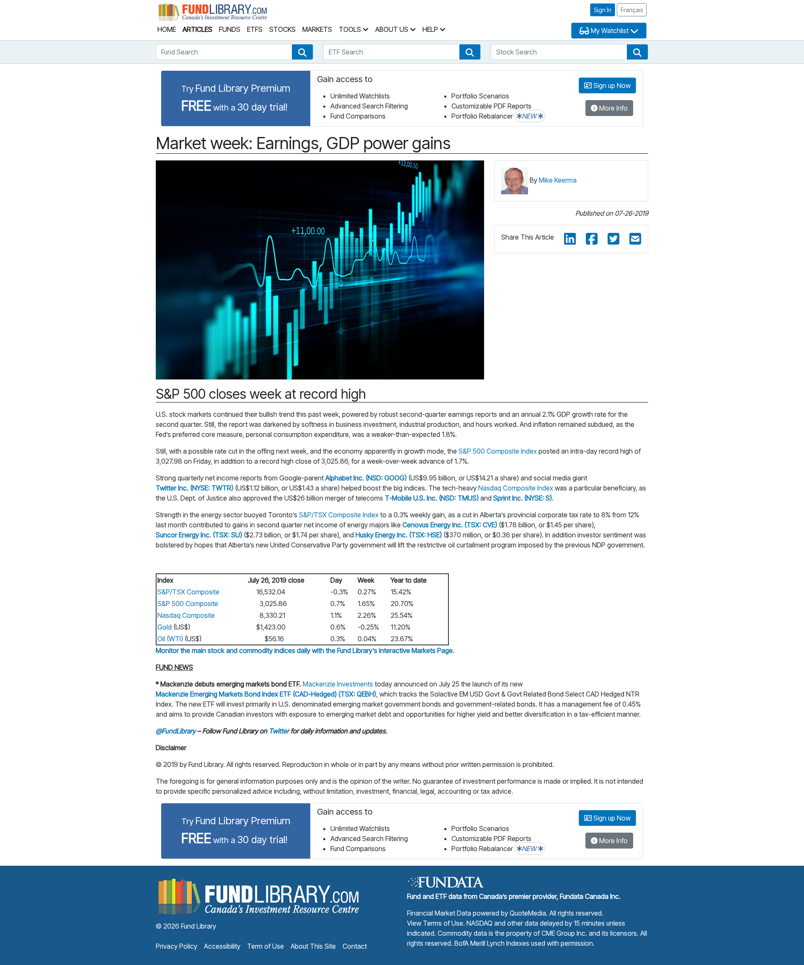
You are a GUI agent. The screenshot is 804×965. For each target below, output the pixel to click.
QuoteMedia (528, 913)
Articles (197, 29)
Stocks (282, 29)
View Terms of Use (435, 923)
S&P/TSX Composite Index (339, 515)
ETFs (255, 29)
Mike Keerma (558, 180)
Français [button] (632, 9)
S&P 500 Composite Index (498, 451)
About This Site (313, 946)
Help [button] (431, 29)
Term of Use (265, 946)
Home (166, 29)
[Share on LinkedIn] (570, 239)
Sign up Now (611, 85)
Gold (164, 627)
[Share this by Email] (635, 239)
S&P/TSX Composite (188, 592)
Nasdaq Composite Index (515, 488)
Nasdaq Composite (186, 615)
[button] (302, 51)
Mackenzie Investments (338, 684)
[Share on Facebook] (592, 239)
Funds (229, 29)
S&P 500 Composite (187, 603)
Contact (355, 946)
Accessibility (222, 946)
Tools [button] (351, 29)
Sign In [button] (602, 9)
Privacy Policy (176, 946)
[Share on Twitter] (613, 239)
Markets (317, 29)
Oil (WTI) (170, 639)
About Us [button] (392, 29)
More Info (613, 108)
